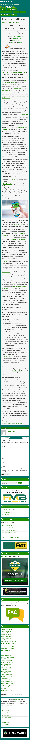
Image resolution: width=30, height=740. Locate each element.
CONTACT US (14, 14)
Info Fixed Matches (6, 514)
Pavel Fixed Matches (6, 690)
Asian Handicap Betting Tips (8, 528)
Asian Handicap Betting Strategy (9, 532)
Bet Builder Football (6, 710)
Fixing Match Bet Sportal (7, 692)
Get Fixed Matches (6, 512)
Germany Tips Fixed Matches (8, 657)
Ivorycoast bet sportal (6, 685)
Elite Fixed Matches (6, 667)
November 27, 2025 (16, 21)
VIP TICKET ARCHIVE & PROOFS (6, 12)
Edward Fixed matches (7, 662)
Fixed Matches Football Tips (7, 1)
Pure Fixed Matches (6, 666)
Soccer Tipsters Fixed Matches (13, 19)
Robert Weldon (6, 21)
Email (3, 462)
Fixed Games (4, 653)
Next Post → (26, 437)
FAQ (16, 12)
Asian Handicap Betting (7, 525)
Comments (17, 22)
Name (3, 458)
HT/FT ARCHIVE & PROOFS (12, 9)
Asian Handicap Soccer (7, 535)
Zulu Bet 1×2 (4, 672)
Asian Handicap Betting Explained (9, 530)
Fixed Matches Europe (7, 679)
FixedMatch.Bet (23, 114)
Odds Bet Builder (5, 722)
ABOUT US (22, 12)
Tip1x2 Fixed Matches (7, 659)
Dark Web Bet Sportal (6, 676)
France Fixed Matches (7, 683)
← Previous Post (5, 437)
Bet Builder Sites (5, 715)
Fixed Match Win (5, 686)
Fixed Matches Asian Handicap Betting (10, 537)
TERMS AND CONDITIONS (5, 14)
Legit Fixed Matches (6, 671)
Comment (4, 446)
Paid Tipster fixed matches (11, 421)
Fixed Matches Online (6, 664)
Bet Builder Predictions (7, 712)
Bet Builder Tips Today (7, 717)
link (20, 604)
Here (2, 602)
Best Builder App (5, 708)
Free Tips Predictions (8, 22)
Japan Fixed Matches (6, 674)
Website (3, 466)
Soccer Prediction (5, 669)
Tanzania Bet (4, 678)
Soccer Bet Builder (6, 724)
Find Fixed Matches (6, 655)
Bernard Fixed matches (7, 660)
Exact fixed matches (6, 681)
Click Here (4, 556)
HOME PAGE (3, 9)
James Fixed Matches (7, 629)
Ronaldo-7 (4, 688)
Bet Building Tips (5, 720)
